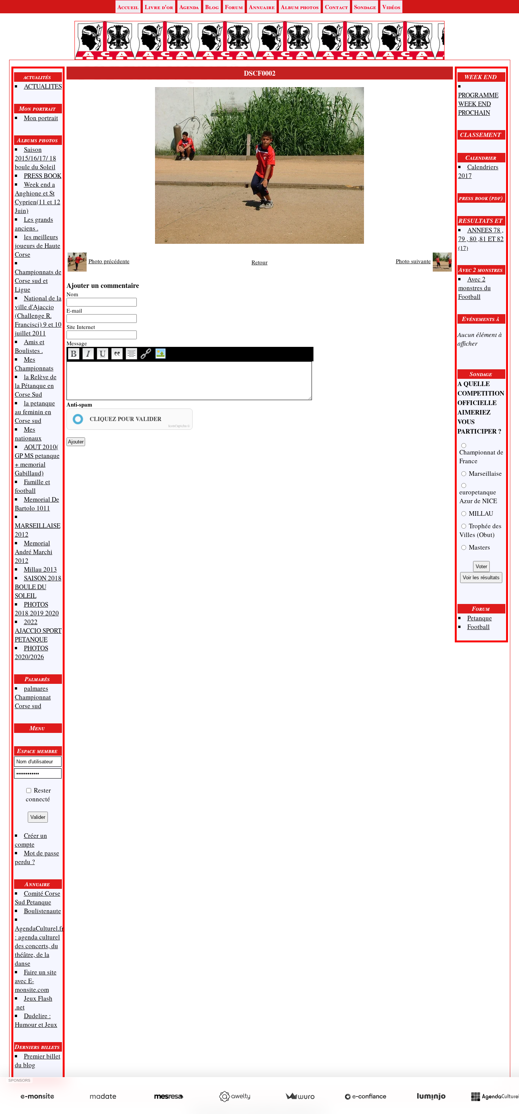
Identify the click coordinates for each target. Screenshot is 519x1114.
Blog (212, 7)
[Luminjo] (431, 1096)
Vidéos (391, 7)
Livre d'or (159, 7)
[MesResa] (168, 1096)
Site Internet (80, 327)
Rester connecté (38, 794)
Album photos (300, 7)
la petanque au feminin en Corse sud (35, 412)
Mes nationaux (28, 433)
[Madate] (102, 1096)
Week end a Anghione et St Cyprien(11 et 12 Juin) (37, 197)
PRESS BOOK (43, 175)
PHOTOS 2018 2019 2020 (37, 608)
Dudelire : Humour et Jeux (36, 1020)
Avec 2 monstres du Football (474, 288)
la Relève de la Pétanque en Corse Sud (36, 385)
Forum (234, 7)
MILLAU (480, 513)
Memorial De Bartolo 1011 (37, 503)
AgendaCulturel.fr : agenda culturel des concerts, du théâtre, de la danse (39, 946)
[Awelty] (234, 1096)
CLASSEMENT (480, 134)
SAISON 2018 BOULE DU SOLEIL (38, 587)
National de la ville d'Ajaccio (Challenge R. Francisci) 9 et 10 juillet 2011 (38, 315)
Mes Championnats (34, 363)
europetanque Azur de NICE (478, 496)
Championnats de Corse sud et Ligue (38, 280)
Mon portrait (37, 108)
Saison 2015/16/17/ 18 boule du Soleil (35, 158)
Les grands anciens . (34, 223)
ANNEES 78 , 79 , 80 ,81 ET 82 (481, 238)
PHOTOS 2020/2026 (31, 652)
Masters (478, 547)
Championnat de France (481, 456)
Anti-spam (79, 404)
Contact (336, 7)
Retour (259, 262)
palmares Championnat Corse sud (33, 697)
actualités (37, 77)
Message (76, 343)
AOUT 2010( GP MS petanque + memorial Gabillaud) (37, 459)
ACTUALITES (43, 86)
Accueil (128, 7)
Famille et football (32, 486)
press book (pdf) (481, 198)
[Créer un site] (37, 1096)
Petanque (479, 617)
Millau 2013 (40, 569)
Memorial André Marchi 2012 (33, 552)
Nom (72, 294)
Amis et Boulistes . (29, 346)
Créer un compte (31, 840)
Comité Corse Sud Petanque (37, 897)
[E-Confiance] (365, 1096)
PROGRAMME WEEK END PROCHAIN (478, 104)
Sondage (365, 7)
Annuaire (262, 7)
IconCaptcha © (179, 426)
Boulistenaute (42, 910)
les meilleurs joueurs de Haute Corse (37, 245)
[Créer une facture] (299, 1096)
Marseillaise (484, 473)
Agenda (189, 7)
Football (478, 626)
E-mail (74, 310)
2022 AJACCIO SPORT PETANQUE (38, 630)
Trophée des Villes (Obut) (480, 530)
